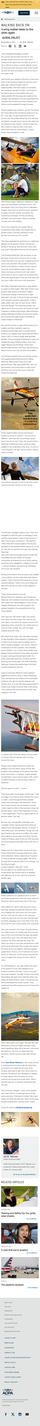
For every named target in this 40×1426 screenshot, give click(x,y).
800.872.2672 (6, 1405)
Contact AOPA (10, 1338)
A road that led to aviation (14, 1250)
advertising (9, 1348)
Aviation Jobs (9, 1367)
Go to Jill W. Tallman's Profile (24, 1174)
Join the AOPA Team (10, 1323)
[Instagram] (20, 1414)
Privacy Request (11, 1382)
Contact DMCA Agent (12, 1377)
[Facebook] (5, 1414)
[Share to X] (15, 46)
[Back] (2, 19)
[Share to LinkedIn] (20, 46)
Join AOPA (7, 1307)
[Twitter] (12, 1414)
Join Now (24, 13)
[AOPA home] (7, 13)
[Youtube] (27, 1414)
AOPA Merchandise (11, 1372)
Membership (8, 1311)
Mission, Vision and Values (13, 1315)
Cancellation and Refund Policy (17, 1357)
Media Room (9, 1343)
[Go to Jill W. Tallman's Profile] (11, 1154)
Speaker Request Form (12, 1331)
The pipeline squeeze (12, 1284)
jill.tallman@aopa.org (24, 1108)
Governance (8, 1319)
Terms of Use (9, 1353)
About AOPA (8, 1302)
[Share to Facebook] (10, 46)
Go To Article (31, 1219)
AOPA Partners (9, 1327)
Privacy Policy (10, 1362)
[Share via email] (25, 46)
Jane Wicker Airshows (13, 1063)
